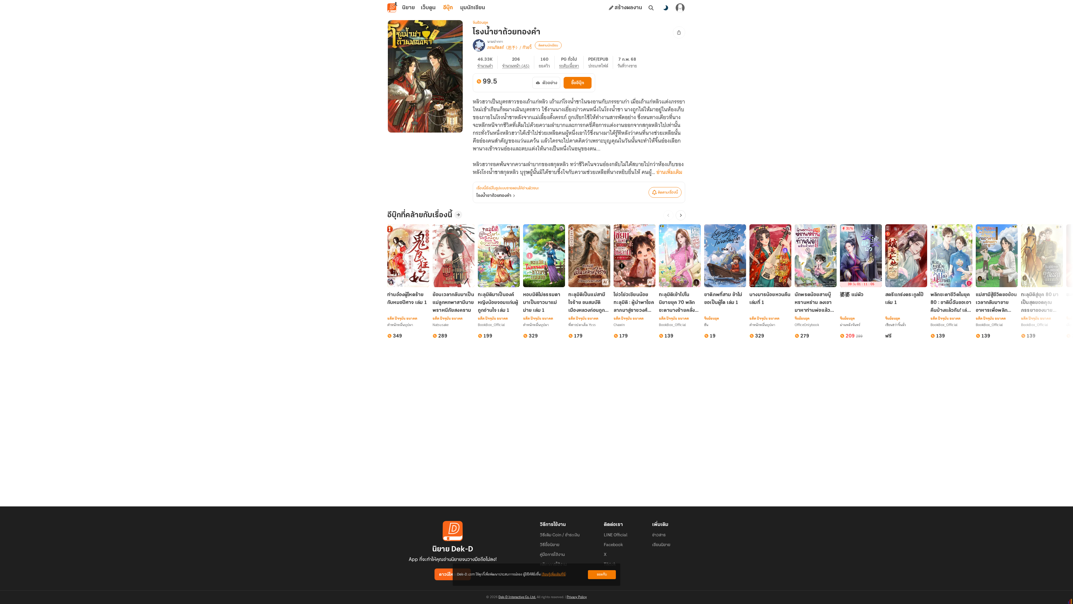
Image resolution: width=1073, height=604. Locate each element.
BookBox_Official (491, 325)
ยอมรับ (602, 574)
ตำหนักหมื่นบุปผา (400, 325)
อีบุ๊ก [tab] (448, 8)
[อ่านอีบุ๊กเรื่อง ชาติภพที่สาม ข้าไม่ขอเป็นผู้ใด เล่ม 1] (725, 255)
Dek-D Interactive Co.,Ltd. (517, 597)
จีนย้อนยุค (480, 23)
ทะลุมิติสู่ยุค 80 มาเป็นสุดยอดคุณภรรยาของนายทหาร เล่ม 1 (1040, 303)
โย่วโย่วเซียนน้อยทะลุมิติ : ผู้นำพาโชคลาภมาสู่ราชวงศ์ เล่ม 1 (634, 303)
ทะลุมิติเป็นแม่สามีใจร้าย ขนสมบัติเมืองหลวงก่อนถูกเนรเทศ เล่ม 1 (586, 303)
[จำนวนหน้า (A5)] (518, 62)
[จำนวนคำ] (487, 62)
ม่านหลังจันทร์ (850, 325)
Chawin (619, 325)
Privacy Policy (577, 597)
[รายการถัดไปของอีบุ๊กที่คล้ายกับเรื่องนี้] (681, 215)
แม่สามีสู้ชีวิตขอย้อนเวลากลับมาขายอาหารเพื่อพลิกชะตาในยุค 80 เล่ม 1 (996, 303)
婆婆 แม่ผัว (851, 295)
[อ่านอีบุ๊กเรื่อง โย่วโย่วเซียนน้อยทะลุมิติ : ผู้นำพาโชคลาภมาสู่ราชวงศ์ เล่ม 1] (635, 255)
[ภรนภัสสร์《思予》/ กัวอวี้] (479, 45)
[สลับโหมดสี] (665, 7)
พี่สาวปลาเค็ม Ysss (582, 325)
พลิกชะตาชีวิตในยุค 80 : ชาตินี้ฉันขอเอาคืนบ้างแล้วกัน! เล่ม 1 (950, 303)
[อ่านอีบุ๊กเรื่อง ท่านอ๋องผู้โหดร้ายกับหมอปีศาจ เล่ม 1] (408, 255)
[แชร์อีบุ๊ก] (679, 32)
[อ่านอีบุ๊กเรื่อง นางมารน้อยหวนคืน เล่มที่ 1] (770, 255)
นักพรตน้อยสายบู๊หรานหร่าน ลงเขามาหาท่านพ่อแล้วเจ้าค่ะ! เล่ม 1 (813, 303)
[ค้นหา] (651, 7)
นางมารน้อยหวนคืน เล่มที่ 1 (770, 298)
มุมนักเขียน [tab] (472, 8)
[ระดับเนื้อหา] (571, 62)
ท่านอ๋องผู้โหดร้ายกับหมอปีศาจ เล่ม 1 (407, 298)
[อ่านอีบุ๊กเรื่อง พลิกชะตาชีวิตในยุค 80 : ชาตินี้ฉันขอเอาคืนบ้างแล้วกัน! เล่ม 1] (951, 255)
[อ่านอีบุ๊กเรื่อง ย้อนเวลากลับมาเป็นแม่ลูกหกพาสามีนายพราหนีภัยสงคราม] (453, 255)
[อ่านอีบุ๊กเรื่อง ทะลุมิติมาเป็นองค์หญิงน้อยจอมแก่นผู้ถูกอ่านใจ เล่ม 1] (499, 255)
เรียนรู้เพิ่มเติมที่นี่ (554, 574)
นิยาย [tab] (408, 8)
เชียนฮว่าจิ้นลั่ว (895, 325)
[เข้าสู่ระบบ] (680, 7)
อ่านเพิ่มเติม (669, 172)
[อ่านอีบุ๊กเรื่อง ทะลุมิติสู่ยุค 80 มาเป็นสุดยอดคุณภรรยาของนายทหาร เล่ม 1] (1042, 255)
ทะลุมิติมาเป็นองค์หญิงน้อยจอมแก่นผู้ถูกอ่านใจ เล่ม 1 (498, 302)
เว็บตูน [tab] (428, 8)
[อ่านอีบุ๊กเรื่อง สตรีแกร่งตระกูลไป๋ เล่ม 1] (906, 255)
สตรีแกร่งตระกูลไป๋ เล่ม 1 (904, 298)
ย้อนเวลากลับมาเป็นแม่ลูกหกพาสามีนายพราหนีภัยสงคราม (453, 302)
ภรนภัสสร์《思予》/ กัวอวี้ (509, 47)
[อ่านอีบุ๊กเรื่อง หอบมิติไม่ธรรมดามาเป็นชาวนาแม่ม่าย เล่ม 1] (544, 255)
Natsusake (440, 325)
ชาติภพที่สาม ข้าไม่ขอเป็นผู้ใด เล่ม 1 (723, 298)
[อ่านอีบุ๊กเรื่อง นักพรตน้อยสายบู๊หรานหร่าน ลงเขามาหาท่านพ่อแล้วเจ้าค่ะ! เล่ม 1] (816, 255)
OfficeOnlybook (807, 325)
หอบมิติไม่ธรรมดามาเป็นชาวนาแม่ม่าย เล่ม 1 (541, 302)
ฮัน (706, 325)
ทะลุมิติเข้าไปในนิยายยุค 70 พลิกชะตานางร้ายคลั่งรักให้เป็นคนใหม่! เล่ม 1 (680, 303)
